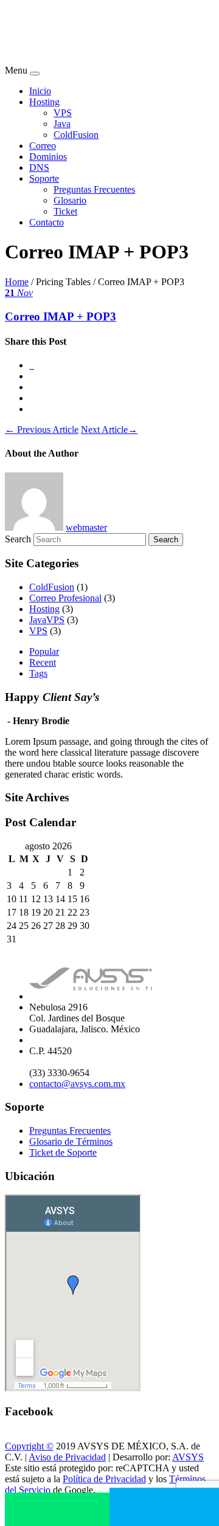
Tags (38, 673)
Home (17, 282)
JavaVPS (46, 620)
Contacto (46, 222)
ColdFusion (76, 134)
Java (62, 124)
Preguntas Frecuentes (94, 189)
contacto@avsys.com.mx (77, 1084)
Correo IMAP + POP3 (60, 316)
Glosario (70, 200)
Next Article (109, 429)
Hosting (44, 102)
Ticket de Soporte (63, 1152)
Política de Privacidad (104, 1479)
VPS (63, 113)
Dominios (48, 156)
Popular (44, 651)
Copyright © (29, 1446)
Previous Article (41, 429)
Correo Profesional (65, 598)
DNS (39, 167)
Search (18, 539)
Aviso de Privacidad (67, 1457)
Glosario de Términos (71, 1141)
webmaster (86, 527)
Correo (42, 145)
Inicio (40, 91)
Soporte (44, 178)
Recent (42, 662)
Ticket (65, 211)
